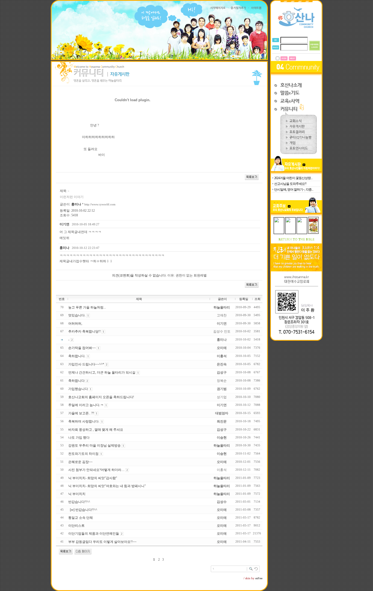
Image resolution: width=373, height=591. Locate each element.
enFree (258, 578)
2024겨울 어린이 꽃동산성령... (293, 178)
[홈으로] (296, 28)
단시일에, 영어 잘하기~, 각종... (293, 189)
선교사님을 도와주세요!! (290, 184)
